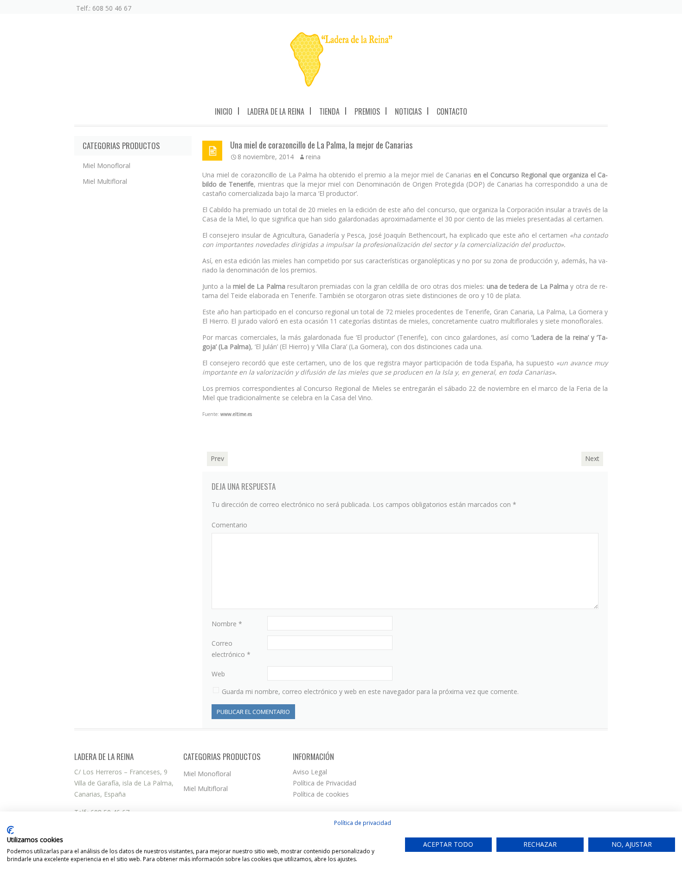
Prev (217, 458)
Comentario (229, 524)
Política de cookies (321, 794)
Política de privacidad (362, 823)
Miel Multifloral (105, 181)
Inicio (223, 111)
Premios (367, 111)
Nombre (227, 623)
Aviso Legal (310, 771)
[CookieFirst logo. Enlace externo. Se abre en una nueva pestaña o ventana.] (10, 830)
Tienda (329, 111)
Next (592, 458)
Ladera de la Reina (275, 111)
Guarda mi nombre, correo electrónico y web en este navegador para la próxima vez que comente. (370, 691)
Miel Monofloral (106, 165)
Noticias (408, 111)
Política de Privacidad (324, 783)
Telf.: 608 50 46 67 (103, 8)
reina (313, 156)
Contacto (452, 111)
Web (218, 673)
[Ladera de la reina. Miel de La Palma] (341, 59)
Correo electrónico (231, 649)
